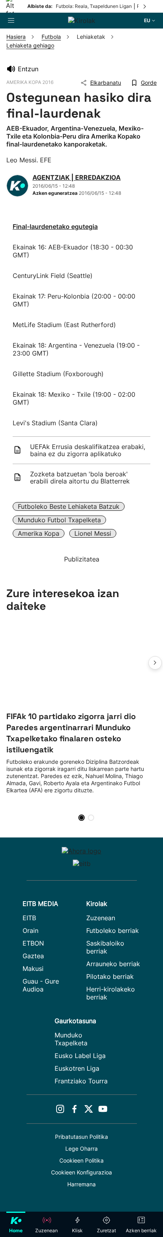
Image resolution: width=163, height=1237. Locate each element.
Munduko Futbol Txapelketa (59, 520)
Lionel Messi (92, 533)
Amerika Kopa (38, 533)
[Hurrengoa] (145, 6)
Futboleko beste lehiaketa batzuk (68, 506)
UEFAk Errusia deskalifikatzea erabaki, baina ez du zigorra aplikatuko (87, 450)
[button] (155, 663)
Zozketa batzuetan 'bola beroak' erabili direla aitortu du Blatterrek (80, 477)
